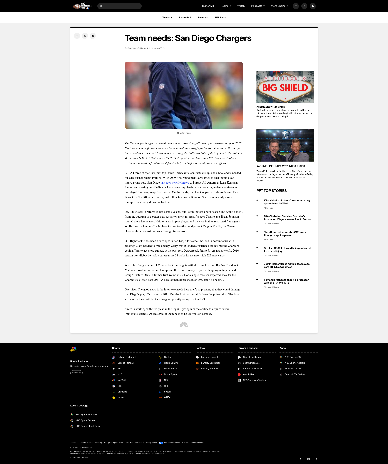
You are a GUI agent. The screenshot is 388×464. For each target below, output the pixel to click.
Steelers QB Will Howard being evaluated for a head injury (287, 250)
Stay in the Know (79, 361)
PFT (193, 5)
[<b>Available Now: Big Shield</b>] (285, 87)
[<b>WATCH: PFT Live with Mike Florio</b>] (285, 145)
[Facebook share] (77, 36)
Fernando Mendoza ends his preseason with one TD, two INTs (286, 281)
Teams (166, 17)
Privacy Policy (151, 443)
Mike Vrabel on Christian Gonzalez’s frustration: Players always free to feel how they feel (288, 218)
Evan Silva (131, 48)
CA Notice (185, 443)
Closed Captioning (94, 443)
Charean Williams (271, 224)
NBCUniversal (86, 447)
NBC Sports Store (116, 443)
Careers (83, 443)
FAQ (105, 443)
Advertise (74, 443)
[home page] (82, 6)
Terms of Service (197, 443)
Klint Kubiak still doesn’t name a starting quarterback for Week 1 (287, 202)
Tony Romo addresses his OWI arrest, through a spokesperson (285, 234)
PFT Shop (220, 17)
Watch (241, 5)
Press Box (129, 443)
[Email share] (93, 36)
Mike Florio (268, 208)
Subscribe (76, 373)
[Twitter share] (85, 36)
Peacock (203, 17)
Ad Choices (139, 443)
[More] (296, 6)
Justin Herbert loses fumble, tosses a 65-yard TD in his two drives (287, 266)
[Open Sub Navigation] (230, 6)
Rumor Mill (208, 5)
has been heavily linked (175, 182)
